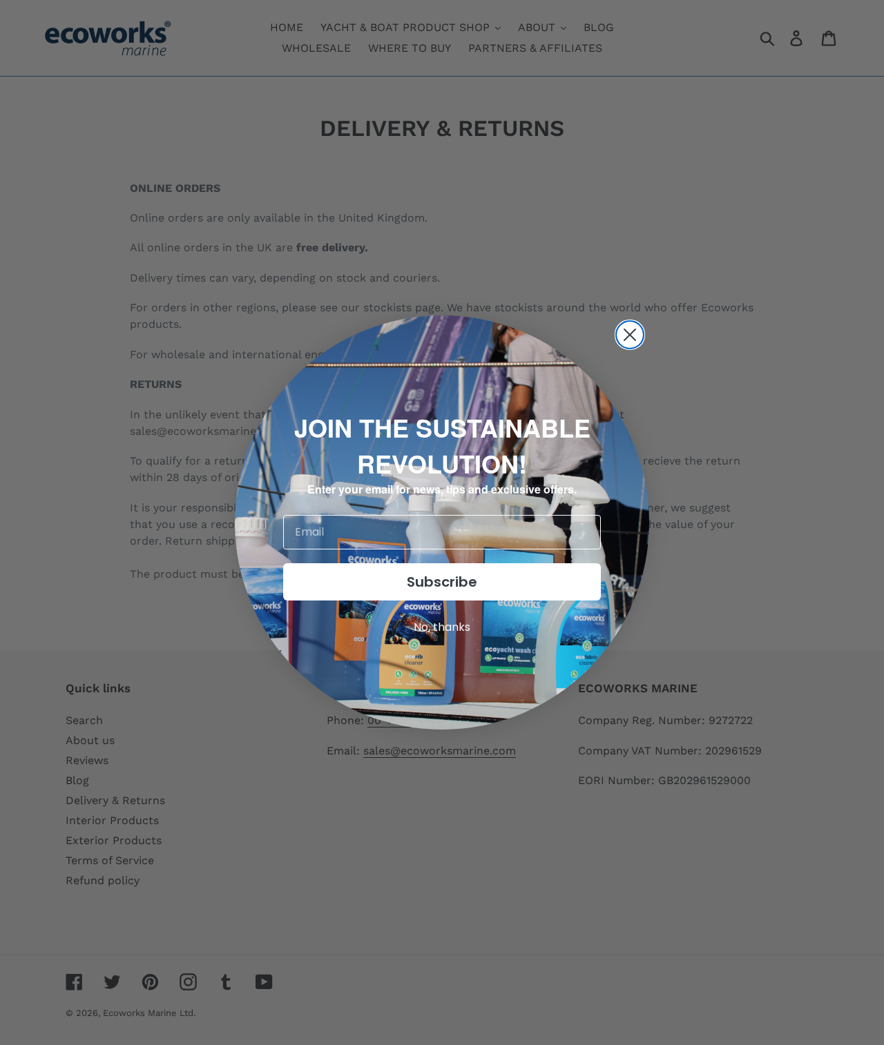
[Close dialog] (630, 335)
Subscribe (442, 582)
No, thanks (442, 627)
